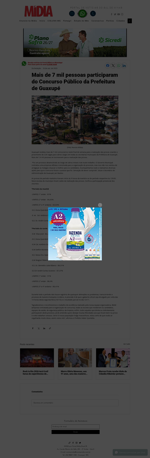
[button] (100, 205)
